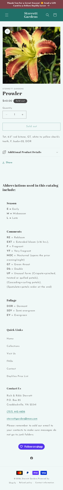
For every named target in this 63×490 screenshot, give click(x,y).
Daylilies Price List (17, 376)
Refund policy (25, 483)
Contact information (44, 483)
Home (10, 338)
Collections (13, 346)
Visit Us (11, 353)
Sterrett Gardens (29, 479)
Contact (11, 369)
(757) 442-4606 (16, 411)
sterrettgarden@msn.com (22, 418)
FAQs (10, 361)
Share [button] (9, 162)
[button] (6, 15)
